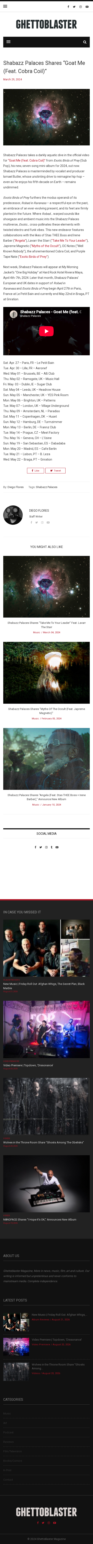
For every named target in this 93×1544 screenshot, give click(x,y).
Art (5, 1423)
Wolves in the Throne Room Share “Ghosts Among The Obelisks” (43, 1142)
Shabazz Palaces (46, 487)
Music (36, 632)
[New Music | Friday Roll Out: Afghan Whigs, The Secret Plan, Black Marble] (46, 948)
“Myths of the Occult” (45, 246)
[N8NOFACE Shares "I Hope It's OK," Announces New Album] (46, 1184)
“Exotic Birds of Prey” (33, 256)
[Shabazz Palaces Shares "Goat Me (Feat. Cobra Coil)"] (46, 120)
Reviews (8, 1441)
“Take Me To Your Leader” (69, 240)
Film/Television (12, 1451)
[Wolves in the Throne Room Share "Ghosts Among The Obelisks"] (46, 1107)
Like (37, 470)
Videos (6, 1138)
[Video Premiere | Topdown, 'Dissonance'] (46, 1029)
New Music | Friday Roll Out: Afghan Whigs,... (59, 1314)
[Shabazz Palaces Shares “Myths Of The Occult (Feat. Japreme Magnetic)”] (46, 674)
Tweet (57, 470)
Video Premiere (11, 1061)
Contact (8, 1479)
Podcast (8, 1432)
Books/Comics (12, 1460)
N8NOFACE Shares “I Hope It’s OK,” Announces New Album (39, 1219)
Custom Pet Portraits (16, 878)
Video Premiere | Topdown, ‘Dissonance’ (28, 1065)
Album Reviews (11, 980)
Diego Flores (16, 487)
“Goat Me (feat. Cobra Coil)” (26, 160)
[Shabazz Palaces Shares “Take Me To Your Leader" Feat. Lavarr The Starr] (46, 588)
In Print (7, 1470)
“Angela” (20, 240)
